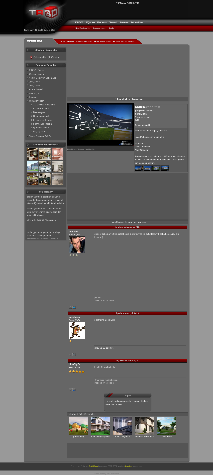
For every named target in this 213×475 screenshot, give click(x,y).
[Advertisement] (127, 72)
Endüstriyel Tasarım (43, 120)
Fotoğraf (33, 97)
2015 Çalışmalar (122, 436)
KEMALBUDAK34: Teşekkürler (41, 220)
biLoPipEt (140, 106)
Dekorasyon (39, 112)
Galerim (55, 57)
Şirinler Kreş (78, 436)
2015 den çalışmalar (100, 436)
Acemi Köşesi (36, 89)
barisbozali (75, 317)
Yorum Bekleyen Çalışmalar (42, 78)
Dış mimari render (104, 41)
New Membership (83, 28)
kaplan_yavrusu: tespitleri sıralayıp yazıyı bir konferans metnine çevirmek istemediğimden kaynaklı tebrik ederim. (45, 200)
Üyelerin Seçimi (36, 74)
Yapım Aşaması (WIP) (40, 136)
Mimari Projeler (85, 41)
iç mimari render (41, 127)
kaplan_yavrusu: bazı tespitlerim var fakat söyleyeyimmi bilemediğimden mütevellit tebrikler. (44, 211)
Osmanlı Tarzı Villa (144, 436)
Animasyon (34, 93)
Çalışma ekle (39, 57)
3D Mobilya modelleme (44, 104)
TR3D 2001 (112, 466)
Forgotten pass (99, 28)
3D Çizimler (34, 85)
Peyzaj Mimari (40, 131)
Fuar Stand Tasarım (42, 124)
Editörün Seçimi (36, 70)
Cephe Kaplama (41, 108)
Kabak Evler (166, 436)
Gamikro (128, 466)
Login (111, 28)
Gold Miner (93, 466)
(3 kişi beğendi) (142, 125)
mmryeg (73, 231)
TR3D (62, 41)
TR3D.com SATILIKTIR (127, 3)
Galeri (71, 41)
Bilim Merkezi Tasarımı (125, 41)
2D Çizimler (34, 81)
